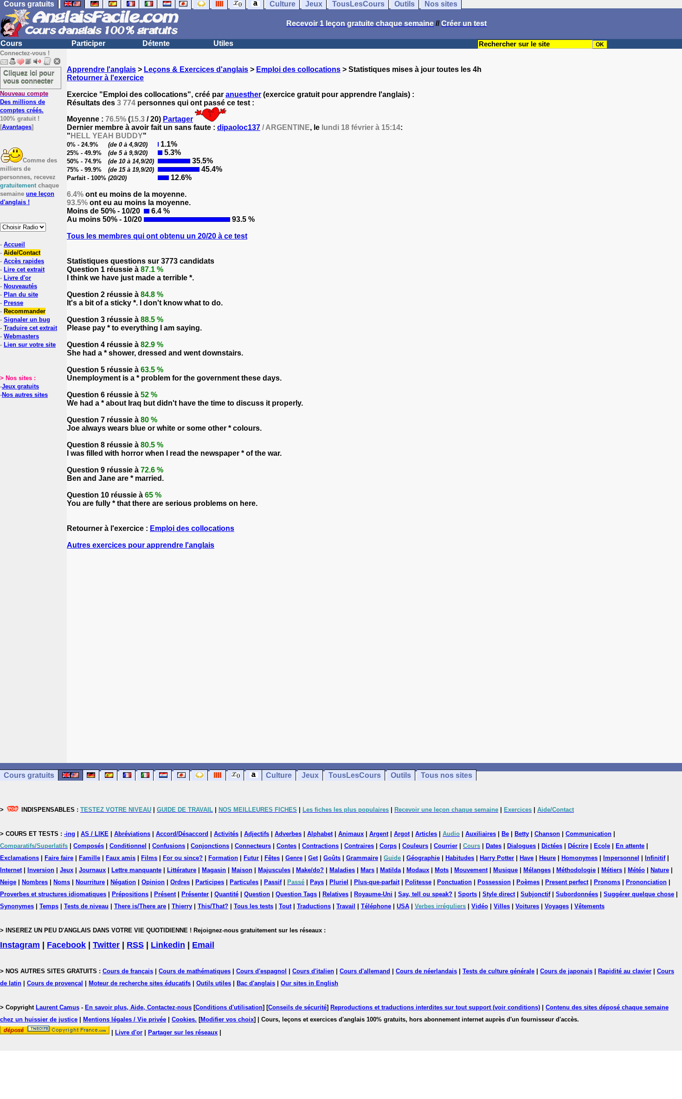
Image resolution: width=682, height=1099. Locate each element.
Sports (467, 894)
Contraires (359, 845)
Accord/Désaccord (182, 833)
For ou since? (183, 857)
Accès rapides (24, 261)
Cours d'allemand (365, 971)
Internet (11, 869)
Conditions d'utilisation (229, 1007)
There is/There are (140, 906)
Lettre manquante (136, 869)
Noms (61, 882)
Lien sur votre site (30, 344)
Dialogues (521, 845)
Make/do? (310, 869)
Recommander (24, 311)
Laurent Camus (57, 1007)
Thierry (182, 906)
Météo (636, 869)
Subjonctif (535, 894)
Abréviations (132, 833)
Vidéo (479, 906)
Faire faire (59, 857)
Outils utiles (213, 983)
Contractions (320, 845)
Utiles (223, 43)
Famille (89, 857)
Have (527, 857)
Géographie (423, 857)
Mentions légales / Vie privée (124, 1019)
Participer (88, 43)
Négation (123, 882)
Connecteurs (253, 845)
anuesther (243, 94)
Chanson (547, 833)
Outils (401, 775)
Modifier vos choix (227, 1019)
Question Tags (296, 894)
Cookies (183, 1019)
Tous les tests (253, 906)
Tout (285, 906)
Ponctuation (454, 882)
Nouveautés (20, 286)
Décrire (578, 845)
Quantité (226, 894)
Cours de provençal (55, 983)
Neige (8, 882)
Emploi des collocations (298, 69)
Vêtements (589, 906)
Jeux (310, 775)
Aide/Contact (22, 252)
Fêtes (272, 857)
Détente (156, 43)
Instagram (20, 945)
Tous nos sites (446, 775)
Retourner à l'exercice (105, 78)
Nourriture (90, 882)
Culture (279, 775)
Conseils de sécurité (297, 1007)
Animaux (351, 833)
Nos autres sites (25, 394)
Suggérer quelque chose (639, 894)
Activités (226, 833)
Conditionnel (128, 845)
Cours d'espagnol (261, 971)
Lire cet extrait (24, 269)
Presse (13, 302)
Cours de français (128, 971)
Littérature (181, 869)
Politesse (418, 882)
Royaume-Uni (373, 894)
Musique (505, 869)
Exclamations (19, 857)
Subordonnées (577, 894)
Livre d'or (17, 277)
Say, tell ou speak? (425, 894)
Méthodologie (576, 869)
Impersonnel (621, 857)
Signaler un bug (27, 319)
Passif (273, 882)
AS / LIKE (95, 833)
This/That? (213, 906)
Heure (547, 857)
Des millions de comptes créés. (24, 102)
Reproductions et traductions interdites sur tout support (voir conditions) (435, 1007)
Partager (178, 119)
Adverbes (288, 833)
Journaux (92, 869)
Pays (317, 882)
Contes (286, 845)
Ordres (180, 882)
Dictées (551, 845)
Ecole (602, 845)
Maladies (342, 869)
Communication (588, 833)
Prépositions (130, 894)
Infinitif (655, 857)
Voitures (527, 906)
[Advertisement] (374, 656)
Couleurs (415, 845)
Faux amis (120, 857)
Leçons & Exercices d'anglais (196, 69)
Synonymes (17, 906)
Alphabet (320, 833)
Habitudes (459, 857)
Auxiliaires (480, 833)
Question (257, 894)
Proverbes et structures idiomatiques (53, 894)
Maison (242, 869)
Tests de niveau (86, 906)
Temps (48, 906)
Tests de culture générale (498, 971)
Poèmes (528, 882)
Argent (378, 833)
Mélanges (537, 869)
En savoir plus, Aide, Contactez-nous (138, 1007)
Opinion (153, 882)
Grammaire (362, 857)
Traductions (314, 906)
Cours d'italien (313, 971)
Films (149, 857)
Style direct (499, 894)
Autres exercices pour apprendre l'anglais (140, 545)
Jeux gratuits (20, 386)
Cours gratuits (29, 775)
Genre (293, 857)
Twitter (106, 945)
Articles (426, 833)
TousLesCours (354, 775)
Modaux (417, 869)
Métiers (611, 869)
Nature (659, 869)
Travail (345, 906)
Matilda (390, 869)
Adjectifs (256, 833)
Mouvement (471, 869)
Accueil (14, 244)
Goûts (332, 857)
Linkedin (168, 945)
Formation (223, 857)
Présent (165, 894)
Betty (522, 833)
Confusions (168, 845)
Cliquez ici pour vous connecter (28, 76)
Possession (494, 882)
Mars (367, 869)
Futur (251, 857)
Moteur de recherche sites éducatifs (140, 983)
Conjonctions (210, 845)
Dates (494, 845)
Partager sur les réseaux (183, 1032)
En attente (630, 845)
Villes (502, 906)
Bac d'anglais (256, 983)
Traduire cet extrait (30, 327)
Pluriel (338, 882)
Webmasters (21, 336)
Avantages (17, 126)
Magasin (214, 869)
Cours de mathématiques (195, 971)
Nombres (35, 882)
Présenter (195, 894)
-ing (69, 833)
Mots (442, 869)
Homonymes (579, 857)
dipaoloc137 (238, 127)
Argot (402, 833)
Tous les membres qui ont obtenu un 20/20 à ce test (157, 236)
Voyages (557, 906)
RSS (135, 945)
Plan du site (21, 294)
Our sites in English (309, 983)
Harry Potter (497, 857)
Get (313, 857)
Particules (244, 882)
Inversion (40, 869)
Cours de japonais (566, 971)
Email (203, 945)
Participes (209, 882)
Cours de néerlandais (426, 971)
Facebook (66, 945)
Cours (11, 43)
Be (505, 833)
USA (403, 906)
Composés (88, 845)
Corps (388, 845)
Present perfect (566, 882)
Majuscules (274, 869)
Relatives (335, 894)
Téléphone (376, 906)
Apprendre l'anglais (101, 69)
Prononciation (646, 882)
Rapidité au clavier (624, 971)
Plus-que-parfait (376, 882)
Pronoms (607, 882)
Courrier (445, 845)
